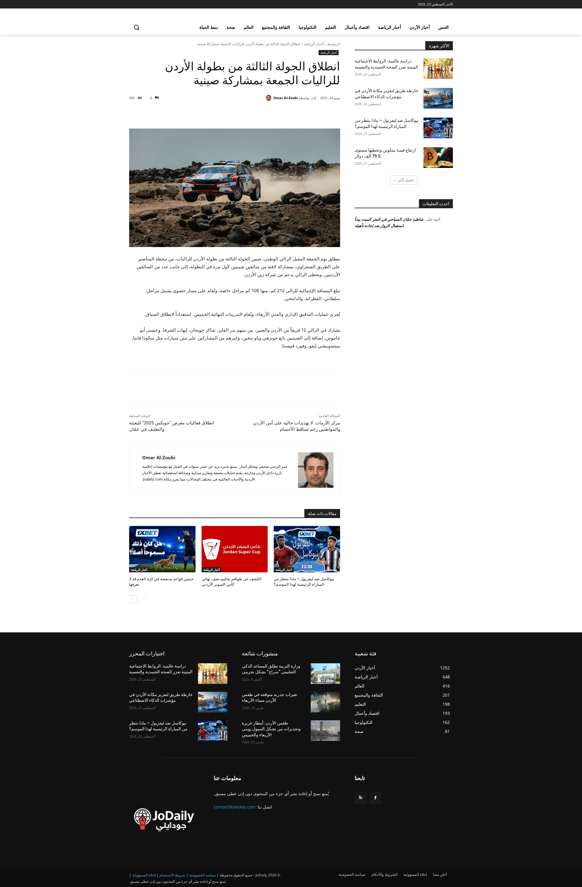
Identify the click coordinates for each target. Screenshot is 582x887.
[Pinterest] (272, 113)
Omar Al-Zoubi (285, 97)
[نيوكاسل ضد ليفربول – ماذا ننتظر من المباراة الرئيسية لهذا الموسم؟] (307, 549)
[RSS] (360, 798)
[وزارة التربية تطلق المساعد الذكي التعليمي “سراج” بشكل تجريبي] (325, 673)
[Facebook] (300, 113)
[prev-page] (142, 599)
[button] (136, 27)
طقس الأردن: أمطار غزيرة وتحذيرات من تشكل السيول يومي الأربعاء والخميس (271, 729)
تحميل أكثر (406, 179)
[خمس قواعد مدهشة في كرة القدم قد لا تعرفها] (162, 549)
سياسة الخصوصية (202, 875)
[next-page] (133, 599)
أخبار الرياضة (313, 43)
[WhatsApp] (258, 113)
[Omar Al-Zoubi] (269, 98)
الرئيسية (333, 43)
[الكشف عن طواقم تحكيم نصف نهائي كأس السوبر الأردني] (235, 549)
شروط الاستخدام (172, 875)
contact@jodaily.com (235, 807)
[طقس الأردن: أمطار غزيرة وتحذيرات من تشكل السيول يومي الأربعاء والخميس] (325, 730)
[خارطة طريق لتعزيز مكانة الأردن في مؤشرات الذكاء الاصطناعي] (438, 98)
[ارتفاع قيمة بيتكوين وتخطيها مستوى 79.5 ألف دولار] (438, 157)
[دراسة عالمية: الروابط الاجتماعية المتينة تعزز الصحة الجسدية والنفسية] (438, 68)
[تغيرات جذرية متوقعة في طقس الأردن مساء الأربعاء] (325, 702)
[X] (286, 113)
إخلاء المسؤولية (144, 875)
